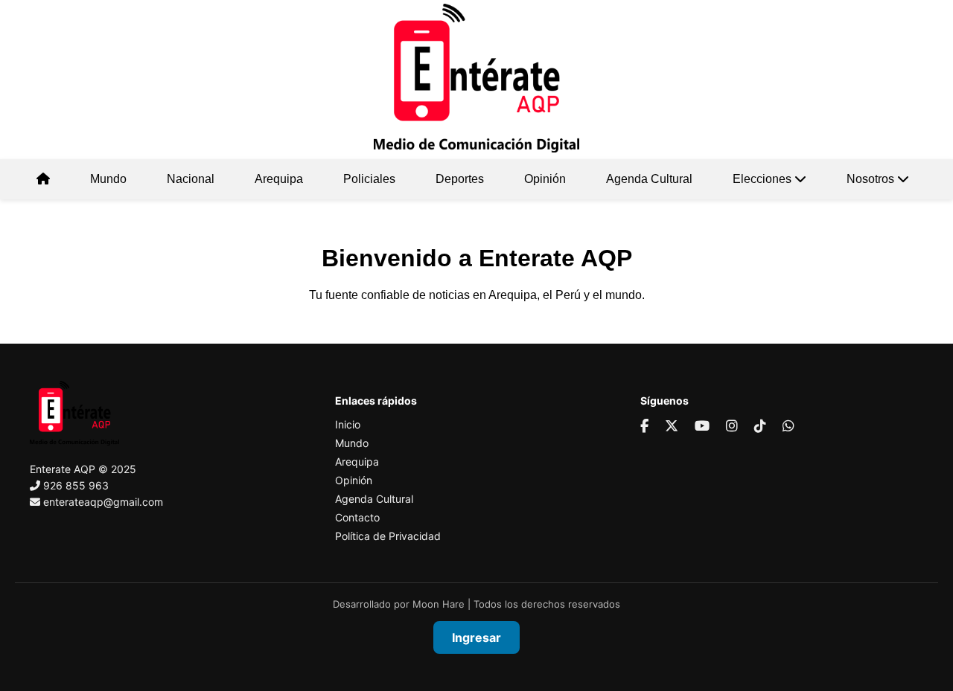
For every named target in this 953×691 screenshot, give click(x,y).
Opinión (545, 179)
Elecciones (763, 179)
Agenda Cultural (649, 179)
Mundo (108, 179)
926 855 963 (76, 485)
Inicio (347, 424)
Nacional (190, 179)
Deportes (460, 179)
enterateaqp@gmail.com (103, 501)
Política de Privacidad (388, 536)
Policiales (369, 179)
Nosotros (872, 179)
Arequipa (279, 179)
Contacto (357, 517)
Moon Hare (438, 604)
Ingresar (476, 637)
